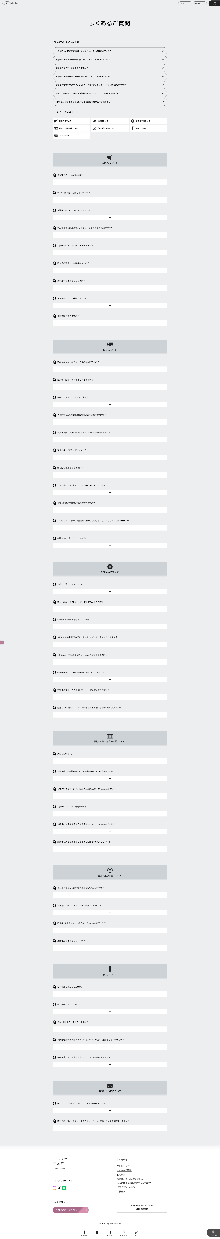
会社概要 (121, 1192)
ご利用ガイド (123, 1166)
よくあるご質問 (124, 1170)
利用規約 (121, 1175)
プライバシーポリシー (127, 1187)
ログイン (182, 3)
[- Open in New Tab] (54, 1189)
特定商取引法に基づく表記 (130, 1179)
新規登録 (197, 3)
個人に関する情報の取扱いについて (134, 1183)
